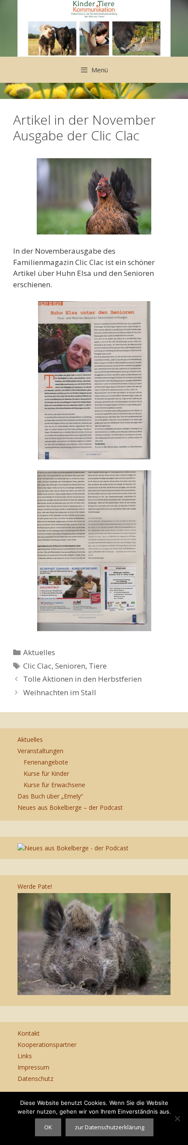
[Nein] (177, 1118)
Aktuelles (39, 652)
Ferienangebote (46, 762)
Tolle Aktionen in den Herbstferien (82, 679)
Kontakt (28, 1033)
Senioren (70, 666)
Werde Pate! (34, 886)
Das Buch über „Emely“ (50, 796)
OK (48, 1127)
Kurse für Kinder (46, 773)
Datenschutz (35, 1078)
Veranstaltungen (40, 751)
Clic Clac (37, 666)
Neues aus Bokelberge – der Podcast (70, 807)
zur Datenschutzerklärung (109, 1127)
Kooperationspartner (47, 1044)
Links (24, 1056)
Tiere (98, 666)
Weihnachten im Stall (59, 692)
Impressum (33, 1067)
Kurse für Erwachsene (54, 785)
